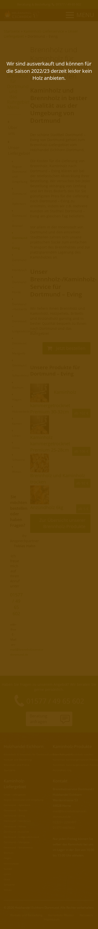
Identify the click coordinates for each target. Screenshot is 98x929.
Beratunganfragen (38, 718)
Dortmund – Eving (43, 36)
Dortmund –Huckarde (19, 306)
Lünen (7, 874)
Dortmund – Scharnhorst (18, 847)
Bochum (8, 852)
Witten (8, 890)
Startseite (12, 31)
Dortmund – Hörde (15, 826)
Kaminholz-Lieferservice (44, 31)
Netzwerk (86, 915)
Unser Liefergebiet (13, 150)
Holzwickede (11, 863)
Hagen (7, 858)
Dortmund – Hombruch (17, 821)
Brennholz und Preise (16, 765)
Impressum (52, 919)
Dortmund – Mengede (17, 842)
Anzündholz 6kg (62, 770)
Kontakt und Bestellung (18, 759)
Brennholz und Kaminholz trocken (73, 754)
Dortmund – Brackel (15, 810)
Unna (7, 879)
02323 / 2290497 (64, 822)
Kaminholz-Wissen (61, 915)
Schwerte (9, 884)
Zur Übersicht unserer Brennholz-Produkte (62, 523)
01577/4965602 (64, 828)
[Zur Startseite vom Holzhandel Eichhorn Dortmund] (22, 14)
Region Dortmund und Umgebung (20, 174)
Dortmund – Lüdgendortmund (21, 837)
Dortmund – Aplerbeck (17, 805)
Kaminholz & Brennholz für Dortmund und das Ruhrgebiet (38, 754)
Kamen (8, 869)
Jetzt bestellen (70, 348)
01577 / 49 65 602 (68, 4)
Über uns (13, 130)
